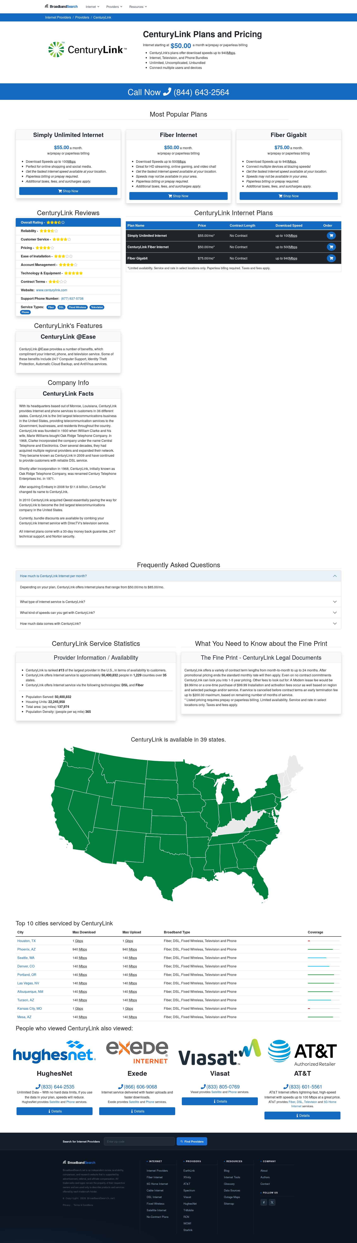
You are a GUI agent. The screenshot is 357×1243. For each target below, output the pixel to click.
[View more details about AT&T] (302, 1052)
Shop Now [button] (70, 191)
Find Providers (193, 1141)
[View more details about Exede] (137, 1052)
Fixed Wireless (77, 307)
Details (56, 1111)
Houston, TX (26, 940)
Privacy (66, 1204)
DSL (61, 307)
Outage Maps (232, 1197)
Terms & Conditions (83, 1204)
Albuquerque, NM (30, 991)
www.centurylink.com (51, 290)
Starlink (188, 1230)
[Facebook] (264, 1202)
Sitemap (229, 1203)
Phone (25, 312)
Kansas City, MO (29, 1008)
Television (97, 307)
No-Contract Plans (158, 1217)
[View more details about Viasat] (219, 1052)
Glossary (229, 1184)
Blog (226, 1170)
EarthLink (189, 1170)
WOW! (187, 1223)
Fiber (51, 307)
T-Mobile (188, 1210)
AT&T (186, 1184)
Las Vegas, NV (28, 983)
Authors (265, 1177)
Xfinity (187, 1177)
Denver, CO (26, 966)
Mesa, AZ (24, 1016)
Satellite (54, 1102)
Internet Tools (232, 1177)
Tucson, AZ (25, 1000)
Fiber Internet (155, 1177)
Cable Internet (155, 1190)
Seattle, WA (26, 957)
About (264, 1170)
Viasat (187, 1197)
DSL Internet (154, 1197)
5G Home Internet (157, 1184)
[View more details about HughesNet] (54, 1052)
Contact (265, 1184)
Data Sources (232, 1190)
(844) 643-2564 (178, 92)
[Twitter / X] (272, 1202)
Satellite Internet (156, 1210)
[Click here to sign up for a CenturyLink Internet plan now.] (331, 235)
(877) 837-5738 (72, 298)
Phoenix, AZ (26, 949)
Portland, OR (26, 974)
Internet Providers (157, 1170)
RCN (186, 1217)
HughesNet (190, 1203)
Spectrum (189, 1190)
